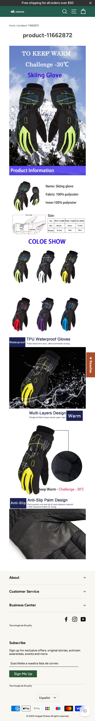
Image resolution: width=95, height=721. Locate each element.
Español (44, 697)
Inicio (12, 25)
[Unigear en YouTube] (83, 619)
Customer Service (24, 591)
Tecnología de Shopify (20, 625)
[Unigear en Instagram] (74, 619)
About (14, 577)
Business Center (22, 605)
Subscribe (17, 643)
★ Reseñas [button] (91, 365)
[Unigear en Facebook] (66, 619)
